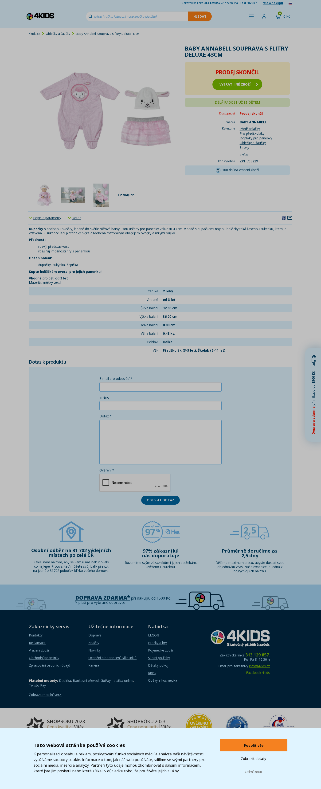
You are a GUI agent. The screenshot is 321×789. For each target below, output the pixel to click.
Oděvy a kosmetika (162, 680)
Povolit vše (253, 745)
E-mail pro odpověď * (115, 378)
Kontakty (36, 635)
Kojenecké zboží (160, 650)
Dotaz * (105, 416)
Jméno (104, 397)
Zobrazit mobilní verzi (45, 694)
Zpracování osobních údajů (49, 665)
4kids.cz (34, 33)
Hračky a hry (157, 642)
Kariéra (93, 665)
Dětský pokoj (158, 665)
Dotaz (76, 218)
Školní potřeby (159, 658)
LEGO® (154, 635)
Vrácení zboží (39, 650)
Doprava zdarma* (102, 597)
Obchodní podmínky (44, 658)
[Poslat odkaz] (289, 217)
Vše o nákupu (273, 3)
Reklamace (37, 642)
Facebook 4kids (258, 672)
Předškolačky (250, 128)
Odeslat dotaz (160, 500)
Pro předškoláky (252, 133)
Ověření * (106, 470)
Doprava (95, 635)
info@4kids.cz (259, 666)
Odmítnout (253, 771)
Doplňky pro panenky (256, 138)
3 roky (244, 147)
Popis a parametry (47, 218)
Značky (93, 642)
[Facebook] (284, 217)
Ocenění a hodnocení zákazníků (112, 658)
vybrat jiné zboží (235, 84)
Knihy (152, 673)
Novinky (94, 650)
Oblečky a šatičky (58, 33)
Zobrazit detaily (253, 758)
